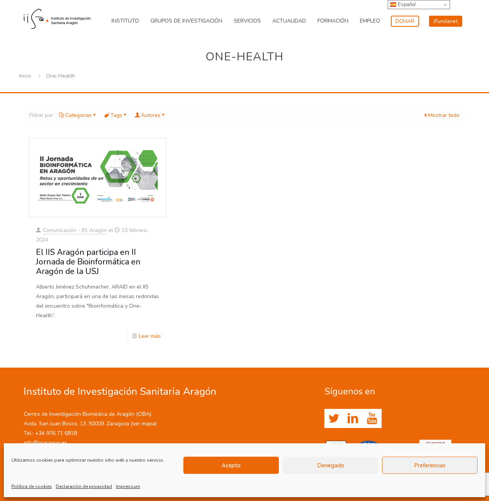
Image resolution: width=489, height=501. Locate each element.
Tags (116, 115)
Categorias (78, 115)
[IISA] (57, 17)
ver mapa (144, 423)
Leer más (150, 336)
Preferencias (429, 465)
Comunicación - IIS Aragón (75, 230)
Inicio (25, 75)
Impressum (128, 486)
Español (406, 4)
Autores (150, 115)
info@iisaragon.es (45, 442)
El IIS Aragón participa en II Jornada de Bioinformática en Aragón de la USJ (88, 262)
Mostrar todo (444, 115)
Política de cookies (31, 486)
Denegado (330, 465)
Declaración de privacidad (84, 486)
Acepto (231, 465)
